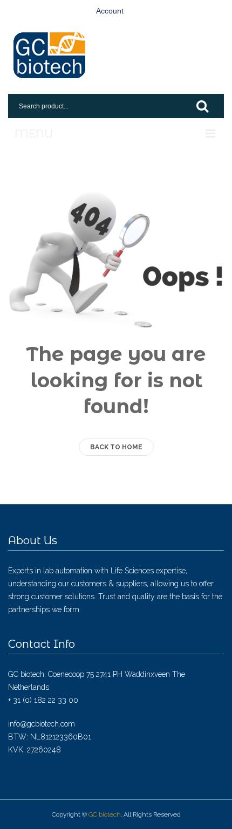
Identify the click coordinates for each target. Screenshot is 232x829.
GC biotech (104, 814)
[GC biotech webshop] (49, 55)
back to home (116, 447)
